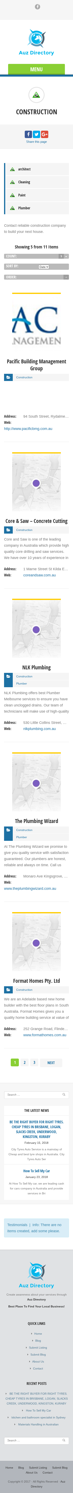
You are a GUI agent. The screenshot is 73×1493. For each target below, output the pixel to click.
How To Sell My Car (38, 1410)
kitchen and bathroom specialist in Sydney (38, 1417)
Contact (38, 1368)
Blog (38, 1340)
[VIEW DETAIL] (36, 296)
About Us (38, 1361)
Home (38, 1333)
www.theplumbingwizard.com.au (30, 889)
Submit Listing (38, 1347)
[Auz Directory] (36, 42)
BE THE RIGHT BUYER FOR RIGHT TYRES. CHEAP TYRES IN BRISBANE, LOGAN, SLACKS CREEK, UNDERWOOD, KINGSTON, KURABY (36, 1398)
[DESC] (66, 277)
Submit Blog (38, 1354)
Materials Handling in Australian (38, 1424)
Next (51, 1062)
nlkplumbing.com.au (39, 729)
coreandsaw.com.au (39, 575)
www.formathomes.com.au (44, 1035)
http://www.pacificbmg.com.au (28, 429)
